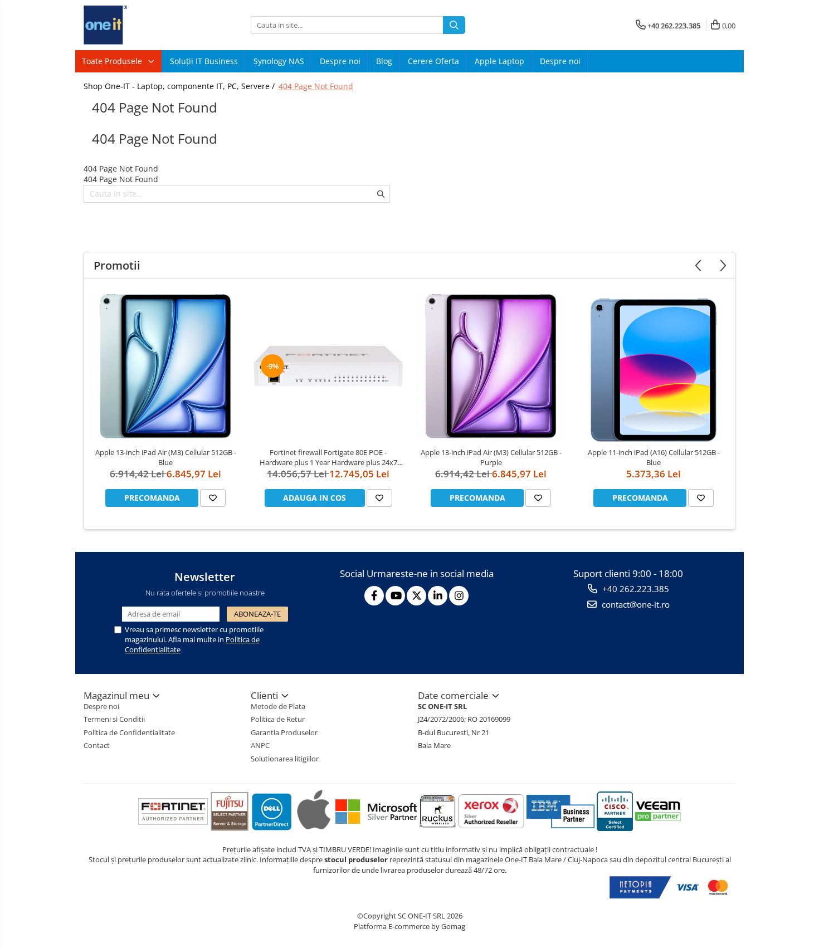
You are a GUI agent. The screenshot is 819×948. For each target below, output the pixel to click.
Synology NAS (279, 61)
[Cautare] (454, 25)
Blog (384, 61)
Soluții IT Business (204, 61)
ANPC (260, 745)
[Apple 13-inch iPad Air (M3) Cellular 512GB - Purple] (491, 366)
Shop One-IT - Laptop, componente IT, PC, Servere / (180, 86)
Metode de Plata (278, 706)
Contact (97, 745)
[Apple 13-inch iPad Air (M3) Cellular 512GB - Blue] (165, 366)
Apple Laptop (499, 61)
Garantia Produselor (284, 732)
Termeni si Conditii (114, 719)
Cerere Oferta (433, 61)
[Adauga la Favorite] (213, 498)
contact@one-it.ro (634, 604)
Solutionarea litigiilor (285, 759)
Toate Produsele (113, 61)
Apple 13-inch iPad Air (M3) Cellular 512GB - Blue (165, 457)
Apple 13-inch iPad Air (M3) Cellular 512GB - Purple (491, 457)
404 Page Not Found (316, 86)
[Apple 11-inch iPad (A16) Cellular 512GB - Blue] (653, 366)
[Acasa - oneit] (139, 25)
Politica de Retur (278, 719)
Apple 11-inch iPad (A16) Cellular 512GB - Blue (654, 457)
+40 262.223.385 (634, 588)
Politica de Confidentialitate (129, 732)
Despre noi (340, 61)
